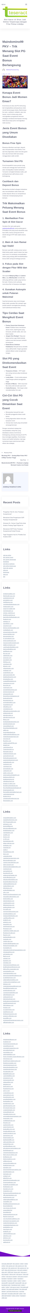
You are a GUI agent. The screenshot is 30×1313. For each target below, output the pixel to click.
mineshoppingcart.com (10, 1065)
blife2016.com (7, 1178)
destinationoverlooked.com (11, 1001)
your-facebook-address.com (11, 1218)
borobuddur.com (8, 1101)
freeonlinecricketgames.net (11, 696)
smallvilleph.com (8, 672)
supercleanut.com (8, 1127)
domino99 (5, 1283)
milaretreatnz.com (8, 668)
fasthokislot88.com (8, 1140)
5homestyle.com (8, 800)
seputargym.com (8, 1078)
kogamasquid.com (8, 790)
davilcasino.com (8, 1086)
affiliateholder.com (8, 1022)
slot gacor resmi (22, 1276)
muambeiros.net (8, 704)
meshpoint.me (7, 869)
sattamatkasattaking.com (10, 1199)
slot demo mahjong (8, 564)
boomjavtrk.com (7, 1240)
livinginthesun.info (8, 852)
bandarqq (6, 561)
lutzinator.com (7, 1174)
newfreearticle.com (8, 903)
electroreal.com (7, 1058)
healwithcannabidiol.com (10, 1184)
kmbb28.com (7, 1231)
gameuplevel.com (8, 1095)
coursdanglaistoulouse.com (11, 604)
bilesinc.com (7, 666)
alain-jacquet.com (8, 864)
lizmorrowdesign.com (9, 1182)
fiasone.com (6, 935)
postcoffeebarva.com (9, 877)
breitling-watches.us (9, 615)
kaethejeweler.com (8, 1197)
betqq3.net (6, 745)
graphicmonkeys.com (9, 1133)
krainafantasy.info (8, 841)
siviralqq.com (7, 962)
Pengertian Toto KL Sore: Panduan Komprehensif (13, 513)
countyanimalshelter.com (10, 992)
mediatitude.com (8, 630)
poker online (15, 1295)
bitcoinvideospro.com (9, 860)
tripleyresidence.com (9, 1159)
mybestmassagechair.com (10, 736)
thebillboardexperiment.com (11, 1204)
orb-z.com (6, 892)
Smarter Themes (17, 1310)
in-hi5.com (6, 839)
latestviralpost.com (8, 901)
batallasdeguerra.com (9, 677)
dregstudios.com (8, 679)
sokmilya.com (7, 1236)
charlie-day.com (7, 941)
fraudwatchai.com (8, 1088)
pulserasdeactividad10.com (11, 775)
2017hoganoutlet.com (9, 822)
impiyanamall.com (8, 1080)
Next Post (23, 460)
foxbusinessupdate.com (10, 945)
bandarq (4, 1278)
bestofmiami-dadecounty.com (11, 1061)
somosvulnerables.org (9, 1163)
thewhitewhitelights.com (10, 728)
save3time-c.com (8, 623)
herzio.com (6, 837)
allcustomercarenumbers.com (12, 1148)
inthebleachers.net (8, 781)
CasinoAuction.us (8, 749)
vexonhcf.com (7, 625)
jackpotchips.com (8, 1144)
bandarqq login (6, 1285)
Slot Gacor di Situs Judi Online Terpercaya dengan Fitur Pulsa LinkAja (15, 22)
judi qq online (7, 555)
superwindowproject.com (10, 760)
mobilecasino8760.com (10, 743)
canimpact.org (7, 766)
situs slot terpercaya (10, 1270)
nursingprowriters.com (9, 973)
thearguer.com (7, 928)
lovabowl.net (7, 1041)
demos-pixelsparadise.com (11, 628)
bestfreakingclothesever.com (11, 967)
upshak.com (6, 958)
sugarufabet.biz (7, 1210)
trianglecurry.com (8, 1189)
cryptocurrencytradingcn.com (11, 982)
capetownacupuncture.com (11, 858)
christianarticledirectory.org (11, 798)
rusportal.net (6, 847)
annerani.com (7, 657)
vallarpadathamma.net (9, 884)
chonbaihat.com (8, 709)
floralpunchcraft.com (9, 933)
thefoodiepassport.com (10, 758)
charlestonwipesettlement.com (12, 986)
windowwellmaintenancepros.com (13, 1020)
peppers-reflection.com (10, 1016)
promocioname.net (8, 692)
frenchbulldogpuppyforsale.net (12, 788)
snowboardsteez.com (9, 913)
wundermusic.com (8, 1103)
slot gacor (24, 1272)
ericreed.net (6, 738)
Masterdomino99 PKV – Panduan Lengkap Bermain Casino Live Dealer (15, 464)
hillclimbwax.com (8, 1005)
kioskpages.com (8, 1186)
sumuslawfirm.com (8, 971)
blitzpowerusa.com (8, 905)
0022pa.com (6, 662)
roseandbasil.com (8, 726)
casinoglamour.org (8, 794)
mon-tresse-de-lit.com (9, 1208)
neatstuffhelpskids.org (9, 681)
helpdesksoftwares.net (9, 1039)
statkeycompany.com (9, 645)
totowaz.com (7, 984)
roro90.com (6, 835)
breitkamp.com (7, 1157)
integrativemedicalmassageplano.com (14, 950)
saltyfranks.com (7, 655)
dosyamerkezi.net (8, 636)
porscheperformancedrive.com (12, 1169)
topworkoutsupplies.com (10, 1067)
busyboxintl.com (8, 873)
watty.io (5, 849)
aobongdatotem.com (9, 1054)
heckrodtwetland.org (9, 732)
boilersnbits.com (8, 898)
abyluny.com (7, 1238)
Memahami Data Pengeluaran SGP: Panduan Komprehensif (13, 518)
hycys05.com (7, 909)
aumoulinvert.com (8, 756)
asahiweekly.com (8, 1125)
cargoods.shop (7, 856)
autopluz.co (6, 621)
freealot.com (6, 1122)
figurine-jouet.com (8, 1216)
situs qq (5, 570)
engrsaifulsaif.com (8, 1112)
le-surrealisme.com (8, 638)
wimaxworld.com (8, 694)
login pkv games (8, 568)
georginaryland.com (9, 724)
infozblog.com (7, 706)
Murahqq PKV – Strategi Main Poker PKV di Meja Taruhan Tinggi (14, 456)
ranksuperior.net (8, 997)
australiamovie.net (8, 598)
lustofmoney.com (8, 1012)
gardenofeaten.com (9, 907)
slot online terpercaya (9, 566)
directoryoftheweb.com (9, 828)
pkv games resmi (8, 557)
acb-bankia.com (8, 954)
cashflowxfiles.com (8, 918)
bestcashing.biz (7, 698)
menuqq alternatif (7, 1263)
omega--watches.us (9, 613)
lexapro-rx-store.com (9, 783)
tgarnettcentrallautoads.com (11, 617)
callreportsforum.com (9, 1233)
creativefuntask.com (9, 1110)
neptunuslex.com (8, 606)
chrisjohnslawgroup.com (10, 1152)
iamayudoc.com (7, 1118)
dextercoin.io (7, 796)
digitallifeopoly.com (8, 1073)
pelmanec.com (7, 824)
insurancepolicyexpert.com (11, 643)
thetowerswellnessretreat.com (12, 1193)
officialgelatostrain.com (10, 1195)
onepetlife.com (7, 1201)
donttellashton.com (8, 830)
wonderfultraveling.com (10, 689)
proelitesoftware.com (9, 1146)
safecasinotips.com (8, 1142)
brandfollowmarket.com (10, 988)
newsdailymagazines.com (10, 1048)
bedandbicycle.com (9, 1129)
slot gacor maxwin (11, 1276)
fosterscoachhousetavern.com (12, 894)
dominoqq (6, 572)
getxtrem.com (7, 922)
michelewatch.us (8, 611)
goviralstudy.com (8, 768)
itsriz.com (6, 854)
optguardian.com (8, 1082)
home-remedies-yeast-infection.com (13, 1056)
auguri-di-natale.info (9, 608)
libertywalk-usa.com (9, 596)
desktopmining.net (8, 779)
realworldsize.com (8, 886)
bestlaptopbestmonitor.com (11, 721)
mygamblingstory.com (9, 817)
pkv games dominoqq (9, 559)
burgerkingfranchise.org (10, 881)
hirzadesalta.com (8, 1071)
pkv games (16, 1263)
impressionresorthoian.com (11, 965)
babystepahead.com (9, 999)
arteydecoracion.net (9, 717)
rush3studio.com (8, 832)
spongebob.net (7, 871)
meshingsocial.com (9, 926)
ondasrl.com (6, 1176)
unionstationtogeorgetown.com (12, 1116)
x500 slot (10, 1272)
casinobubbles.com (9, 1076)
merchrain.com (7, 1229)
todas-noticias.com (8, 843)
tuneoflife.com (7, 1018)
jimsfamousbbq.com (9, 593)
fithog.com (6, 719)
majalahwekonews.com (10, 820)
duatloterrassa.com (8, 1165)
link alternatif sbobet (12, 1289)
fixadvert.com (7, 619)
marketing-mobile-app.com (11, 930)
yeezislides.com (8, 1052)
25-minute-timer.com (9, 1108)
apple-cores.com (8, 773)
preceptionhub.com (8, 1050)
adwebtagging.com (8, 994)
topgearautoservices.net (10, 1214)
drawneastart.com (8, 1137)
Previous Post (8, 452)
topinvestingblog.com (9, 649)
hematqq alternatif (13, 1293)
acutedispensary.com (9, 977)
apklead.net (6, 1242)
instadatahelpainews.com (10, 1225)
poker (22, 1263)
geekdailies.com (8, 1227)
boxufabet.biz (7, 1212)
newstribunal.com (8, 1046)
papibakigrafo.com (8, 762)
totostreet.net (7, 1084)
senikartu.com (7, 845)
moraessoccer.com (8, 683)
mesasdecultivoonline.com (11, 896)
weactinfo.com (7, 924)
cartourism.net (7, 770)
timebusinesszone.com (10, 1014)
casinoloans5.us (8, 747)
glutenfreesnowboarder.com (11, 1180)
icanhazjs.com (7, 764)
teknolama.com (7, 888)
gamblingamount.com (9, 1003)
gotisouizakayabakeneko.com (12, 866)
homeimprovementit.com (10, 1044)
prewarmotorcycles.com (10, 632)
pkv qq (24, 1283)
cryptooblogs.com (8, 1093)
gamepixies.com (8, 1135)
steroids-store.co (8, 715)
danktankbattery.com (9, 937)
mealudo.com (7, 939)
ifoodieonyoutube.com (9, 1063)
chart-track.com (7, 687)
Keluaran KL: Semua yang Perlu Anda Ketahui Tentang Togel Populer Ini (14, 524)
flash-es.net (6, 956)
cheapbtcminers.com (9, 1114)
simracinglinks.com (8, 634)
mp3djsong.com (8, 602)
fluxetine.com (7, 741)
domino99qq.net (8, 826)
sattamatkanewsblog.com (10, 980)
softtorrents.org (7, 1161)
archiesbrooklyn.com (9, 702)
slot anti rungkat (22, 1270)
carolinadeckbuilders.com (10, 647)
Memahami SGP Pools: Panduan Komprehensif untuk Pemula (13, 530)
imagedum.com (7, 1191)
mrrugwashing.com (8, 952)
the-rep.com (6, 653)
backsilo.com (7, 960)
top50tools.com (7, 651)
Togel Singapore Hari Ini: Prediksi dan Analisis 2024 (14, 536)
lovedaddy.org (7, 948)
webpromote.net (8, 713)
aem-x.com (6, 1090)
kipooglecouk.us (8, 751)
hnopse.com (6, 1007)
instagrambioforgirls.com (10, 916)
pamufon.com (7, 1167)
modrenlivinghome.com (10, 1223)
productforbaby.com (9, 890)
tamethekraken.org (8, 1172)
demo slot (17, 1272)
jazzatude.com (7, 660)
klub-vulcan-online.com (10, 1154)
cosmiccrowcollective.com (11, 862)
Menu (4, 4)
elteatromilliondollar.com (10, 879)
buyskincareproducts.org (10, 785)
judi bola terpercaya (12, 1291)
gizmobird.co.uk (7, 600)
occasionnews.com (8, 1009)
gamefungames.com (9, 1105)
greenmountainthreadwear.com (12, 975)
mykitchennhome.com (9, 753)
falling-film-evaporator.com (11, 969)
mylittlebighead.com (9, 1120)
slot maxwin (5, 1274)
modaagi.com (7, 670)
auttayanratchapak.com (10, 875)
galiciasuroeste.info (9, 675)
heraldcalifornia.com (9, 1131)
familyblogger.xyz (8, 1150)
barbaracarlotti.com (8, 777)
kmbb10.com (7, 920)
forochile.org (6, 685)
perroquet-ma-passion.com (11, 1221)
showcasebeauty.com (9, 640)
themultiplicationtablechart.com (12, 792)
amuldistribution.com (9, 1099)
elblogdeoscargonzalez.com (11, 711)
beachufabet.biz (8, 1206)
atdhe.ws (5, 730)
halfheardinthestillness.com (11, 734)
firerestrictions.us (8, 700)
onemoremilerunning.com (10, 911)
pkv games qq (10, 1266)
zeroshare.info (7, 664)
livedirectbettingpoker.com (11, 943)
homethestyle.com (8, 1097)
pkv (4, 576)
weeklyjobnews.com (9, 990)
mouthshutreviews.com (10, 1069)
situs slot (4, 1272)
